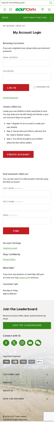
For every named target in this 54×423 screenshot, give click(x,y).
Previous (2, 18)
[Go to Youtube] (30, 343)
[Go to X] (14, 343)
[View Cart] (49, 9)
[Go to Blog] (46, 343)
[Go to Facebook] (6, 343)
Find (16, 231)
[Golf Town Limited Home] (25, 9)
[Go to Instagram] (22, 343)
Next (51, 18)
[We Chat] (38, 343)
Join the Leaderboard (27, 325)
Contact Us (23, 277)
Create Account (18, 154)
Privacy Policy (9, 259)
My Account (8, 26)
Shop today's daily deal (27, 18)
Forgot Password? (10, 97)
